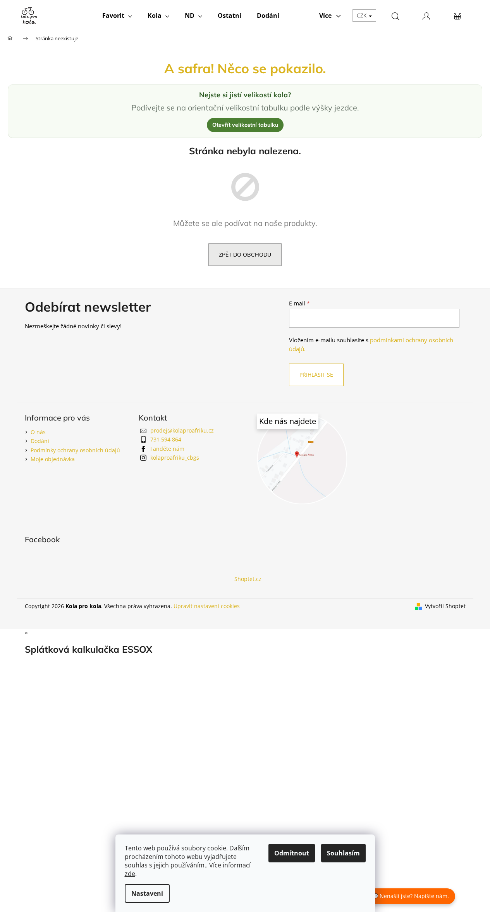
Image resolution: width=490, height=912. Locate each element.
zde (130, 873)
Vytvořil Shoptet (445, 606)
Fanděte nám (167, 448)
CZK (362, 15)
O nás (38, 432)
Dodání (40, 441)
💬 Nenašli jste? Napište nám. (410, 896)
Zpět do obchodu (245, 254)
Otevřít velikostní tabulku (245, 124)
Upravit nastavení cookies (207, 606)
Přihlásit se (316, 374)
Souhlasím (343, 853)
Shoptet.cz (247, 579)
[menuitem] (117, 15)
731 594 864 (165, 439)
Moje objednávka (53, 459)
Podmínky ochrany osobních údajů (75, 450)
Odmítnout (291, 853)
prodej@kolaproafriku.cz (182, 430)
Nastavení (147, 893)
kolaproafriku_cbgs (174, 457)
